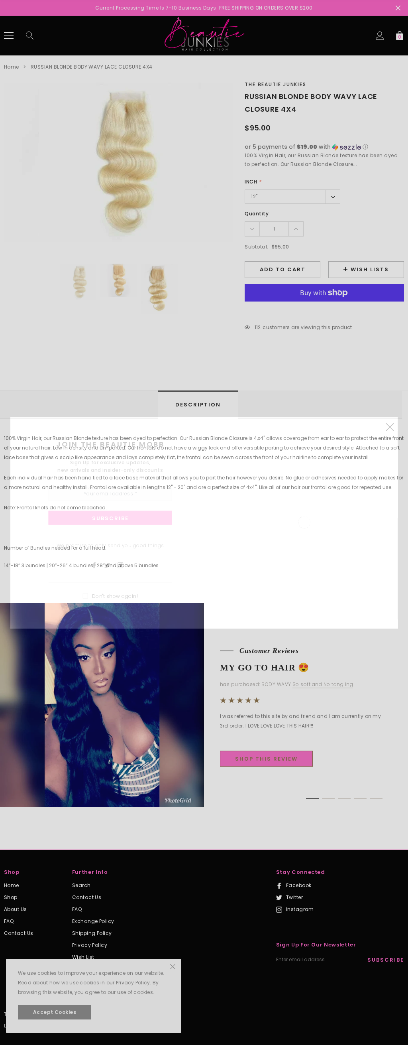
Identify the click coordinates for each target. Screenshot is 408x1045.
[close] (390, 427)
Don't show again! (115, 595)
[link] (97, 564)
